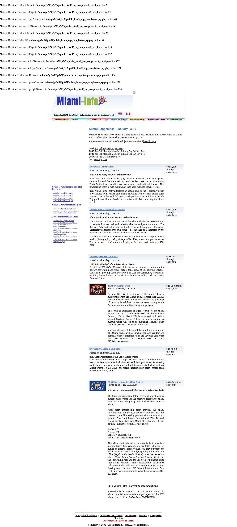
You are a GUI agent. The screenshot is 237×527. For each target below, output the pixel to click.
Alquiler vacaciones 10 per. (63, 201)
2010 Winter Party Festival (101, 166)
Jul (100, 148)
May (114, 151)
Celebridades (96, 120)
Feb (100, 151)
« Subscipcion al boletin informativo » (95, 115)
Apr (109, 151)
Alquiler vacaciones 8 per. (63, 199)
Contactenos (130, 515)
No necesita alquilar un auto (63, 221)
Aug (105, 148)
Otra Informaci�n (136, 120)
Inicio (57, 115)
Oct (112, 148)
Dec (121, 148)
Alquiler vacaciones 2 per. (63, 193)
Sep (109, 148)
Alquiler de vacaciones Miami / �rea (66, 205)
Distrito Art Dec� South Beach (64, 209)
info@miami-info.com (86, 515)
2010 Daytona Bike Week (119, 285)
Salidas (75, 120)
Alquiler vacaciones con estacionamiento (62, 225)
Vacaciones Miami (174, 120)
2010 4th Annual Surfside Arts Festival (107, 209)
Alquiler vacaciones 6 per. (63, 197)
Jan (96, 151)
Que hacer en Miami (61, 120)
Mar (105, 151)
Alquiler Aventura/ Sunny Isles (64, 213)
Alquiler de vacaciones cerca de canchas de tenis (65, 233)
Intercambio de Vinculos (111, 515)
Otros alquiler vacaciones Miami (65, 217)
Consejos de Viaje (117, 120)
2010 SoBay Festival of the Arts (104, 256)
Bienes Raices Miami (156, 120)
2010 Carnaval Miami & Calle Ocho (105, 348)
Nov (117, 148)
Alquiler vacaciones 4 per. (63, 195)
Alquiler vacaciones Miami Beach (66, 211)
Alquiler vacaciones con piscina (65, 222)
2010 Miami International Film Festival (125, 382)
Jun (96, 148)
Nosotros (143, 515)
